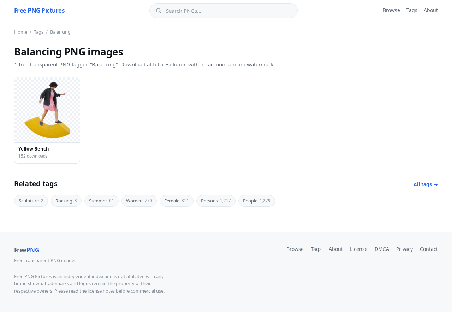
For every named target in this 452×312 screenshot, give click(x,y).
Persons (216, 201)
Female (176, 201)
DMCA (382, 249)
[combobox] (228, 11)
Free (26, 250)
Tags (411, 10)
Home (20, 32)
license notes (101, 291)
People (256, 201)
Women (139, 201)
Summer (101, 201)
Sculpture (31, 201)
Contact (429, 249)
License (359, 249)
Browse (391, 10)
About (431, 10)
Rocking (66, 201)
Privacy (404, 249)
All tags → (426, 184)
